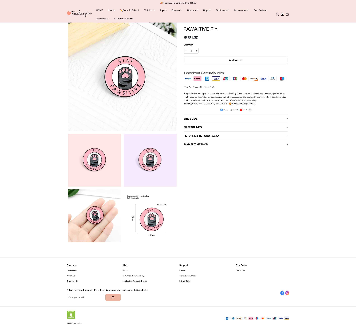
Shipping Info (72, 281)
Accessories (240, 10)
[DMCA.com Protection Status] (71, 318)
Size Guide (240, 270)
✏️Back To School (129, 10)
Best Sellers (260, 10)
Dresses (176, 10)
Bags (206, 10)
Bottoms (191, 10)
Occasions (101, 18)
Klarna (182, 270)
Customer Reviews (124, 18)
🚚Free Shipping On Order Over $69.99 (178, 3)
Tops (162, 10)
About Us (71, 276)
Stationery (221, 10)
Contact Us (71, 270)
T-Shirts (148, 10)
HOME (99, 10)
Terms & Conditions (187, 276)
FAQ (125, 270)
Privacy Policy (185, 281)
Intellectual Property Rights (135, 281)
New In (111, 10)
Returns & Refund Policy (133, 276)
